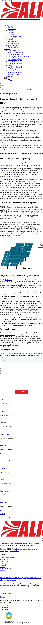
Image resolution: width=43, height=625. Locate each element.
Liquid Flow (12, 29)
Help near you (5, 434)
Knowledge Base (13, 43)
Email (2, 411)
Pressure (10, 30)
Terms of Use (14, 551)
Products (7, 25)
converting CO (12, 133)
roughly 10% (18, 121)
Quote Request (8, 76)
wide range (32, 307)
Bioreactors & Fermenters (16, 52)
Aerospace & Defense (15, 51)
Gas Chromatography (15, 60)
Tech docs (3, 445)
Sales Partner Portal (6, 568)
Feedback (3, 565)
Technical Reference (14, 45)
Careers (2, 567)
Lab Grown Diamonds (15, 67)
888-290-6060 (5, 1)
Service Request (13, 41)
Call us (2, 400)
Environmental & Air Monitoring (18, 56)
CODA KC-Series (11, 302)
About (2, 563)
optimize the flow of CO (8, 281)
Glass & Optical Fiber (15, 63)
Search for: (3, 89)
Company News (5, 561)
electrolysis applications (7, 335)
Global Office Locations (7, 558)
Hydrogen (11, 65)
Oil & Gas (11, 71)
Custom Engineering (14, 36)
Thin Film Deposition (15, 74)
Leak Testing (12, 69)
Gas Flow (11, 27)
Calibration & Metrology (16, 54)
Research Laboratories (15, 72)
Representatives (13, 47)
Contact (10, 40)
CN (34, 1)
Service (2, 457)
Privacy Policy (4, 551)
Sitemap (2, 570)
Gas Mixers (11, 32)
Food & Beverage (13, 58)
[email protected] (5, 415)
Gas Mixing (12, 61)
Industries (7, 49)
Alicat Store (27, 1)
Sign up (2, 597)
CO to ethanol (16, 207)
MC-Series (8, 280)
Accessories (12, 34)
